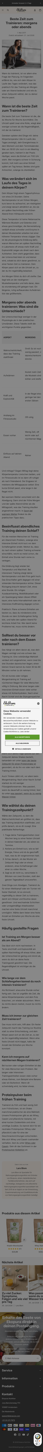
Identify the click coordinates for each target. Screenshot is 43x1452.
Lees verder (25, 731)
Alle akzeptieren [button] (22, 737)
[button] (21, 748)
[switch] (38, 1443)
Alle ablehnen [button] (22, 743)
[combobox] (38, 703)
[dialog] (21, 726)
